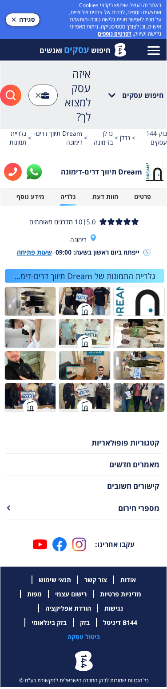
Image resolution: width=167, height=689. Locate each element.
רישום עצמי (71, 594)
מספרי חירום (138, 508)
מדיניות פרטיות (120, 594)
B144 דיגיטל (120, 622)
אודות (128, 580)
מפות (34, 594)
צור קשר (95, 580)
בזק (85, 622)
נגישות (113, 608)
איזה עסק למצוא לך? (78, 95)
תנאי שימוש (55, 580)
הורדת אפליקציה (68, 608)
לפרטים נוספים (114, 33)
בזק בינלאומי (49, 622)
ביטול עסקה (84, 636)
